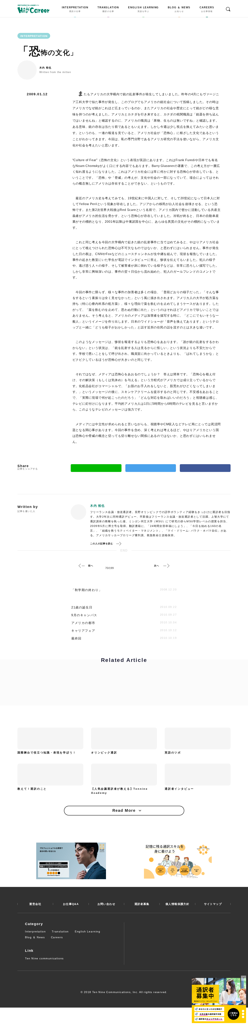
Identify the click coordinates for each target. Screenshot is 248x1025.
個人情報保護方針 (177, 904)
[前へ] (82, 566)
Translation (60, 931)
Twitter (150, 468)
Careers (57, 937)
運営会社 (35, 904)
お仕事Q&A (71, 904)
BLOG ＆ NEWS (179, 9)
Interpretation (35, 931)
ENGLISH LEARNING (143, 9)
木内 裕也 (45, 67)
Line (96, 468)
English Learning (87, 931)
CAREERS (207, 9)
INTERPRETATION (75, 9)
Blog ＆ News (35, 937)
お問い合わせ (106, 904)
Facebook (205, 468)
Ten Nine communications (44, 958)
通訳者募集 (141, 904)
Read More (124, 810)
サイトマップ (213, 904)
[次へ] (166, 566)
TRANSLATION (108, 9)
